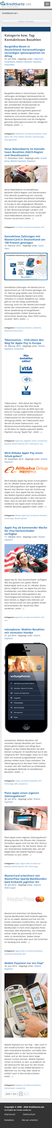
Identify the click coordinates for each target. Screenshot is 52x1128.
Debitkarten (19, 134)
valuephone (22, 784)
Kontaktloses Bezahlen (33, 134)
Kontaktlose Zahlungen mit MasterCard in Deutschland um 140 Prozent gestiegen (24, 239)
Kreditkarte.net (9, 13)
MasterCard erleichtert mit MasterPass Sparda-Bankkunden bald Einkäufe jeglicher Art (25, 879)
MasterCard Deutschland (13, 331)
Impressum (9, 1114)
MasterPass (18, 954)
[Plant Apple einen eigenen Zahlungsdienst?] (26, 818)
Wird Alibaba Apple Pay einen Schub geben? (23, 454)
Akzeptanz (19, 1085)
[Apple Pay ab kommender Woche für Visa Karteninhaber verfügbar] (26, 558)
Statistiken (9, 64)
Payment (37, 61)
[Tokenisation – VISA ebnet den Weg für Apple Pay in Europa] (26, 374)
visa (41, 444)
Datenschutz (29, 1114)
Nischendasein (9, 1088)
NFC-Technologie (31, 866)
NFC (11, 137)
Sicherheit (19, 348)
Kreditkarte (9, 61)
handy (17, 781)
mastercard (8, 954)
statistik (21, 137)
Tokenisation (34, 444)
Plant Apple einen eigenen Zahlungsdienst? (21, 794)
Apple (17, 863)
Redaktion (9, 1120)
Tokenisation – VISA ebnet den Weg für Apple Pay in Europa (24, 341)
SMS (16, 784)
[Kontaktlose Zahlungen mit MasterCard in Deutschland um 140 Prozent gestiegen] (26, 266)
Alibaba (18, 515)
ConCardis (19, 227)
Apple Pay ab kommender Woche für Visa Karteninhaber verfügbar (25, 531)
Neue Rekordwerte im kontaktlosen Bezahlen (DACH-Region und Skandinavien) (24, 152)
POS (15, 137)
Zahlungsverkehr (10, 140)
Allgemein (38, 59)
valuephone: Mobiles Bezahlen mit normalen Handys (24, 631)
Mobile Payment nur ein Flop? (24, 963)
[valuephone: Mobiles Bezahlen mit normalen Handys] (26, 687)
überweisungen (38, 137)
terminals (28, 137)
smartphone (20, 1088)
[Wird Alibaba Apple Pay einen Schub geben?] (26, 469)
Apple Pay (19, 441)
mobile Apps (9, 518)
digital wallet (25, 863)
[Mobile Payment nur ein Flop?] (26, 1005)
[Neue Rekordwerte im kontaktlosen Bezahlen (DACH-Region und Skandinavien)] (26, 173)
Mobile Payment (24, 61)
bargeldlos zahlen (30, 441)
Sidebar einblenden (26, 21)
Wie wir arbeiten (30, 1120)
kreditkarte (37, 328)
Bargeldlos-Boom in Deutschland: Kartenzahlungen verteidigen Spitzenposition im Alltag (24, 51)
